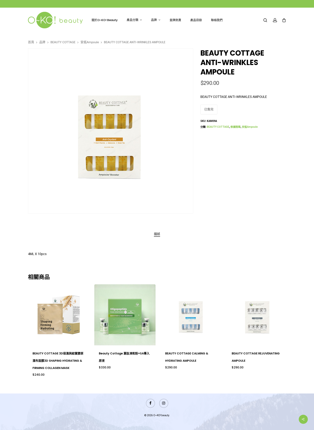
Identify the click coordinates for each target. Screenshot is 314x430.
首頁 (31, 42)
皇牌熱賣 (175, 20)
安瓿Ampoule (89, 42)
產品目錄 (196, 20)
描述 (157, 234)
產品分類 (132, 20)
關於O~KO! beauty (105, 20)
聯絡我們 (217, 20)
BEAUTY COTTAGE (63, 42)
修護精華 (235, 126)
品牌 (154, 20)
